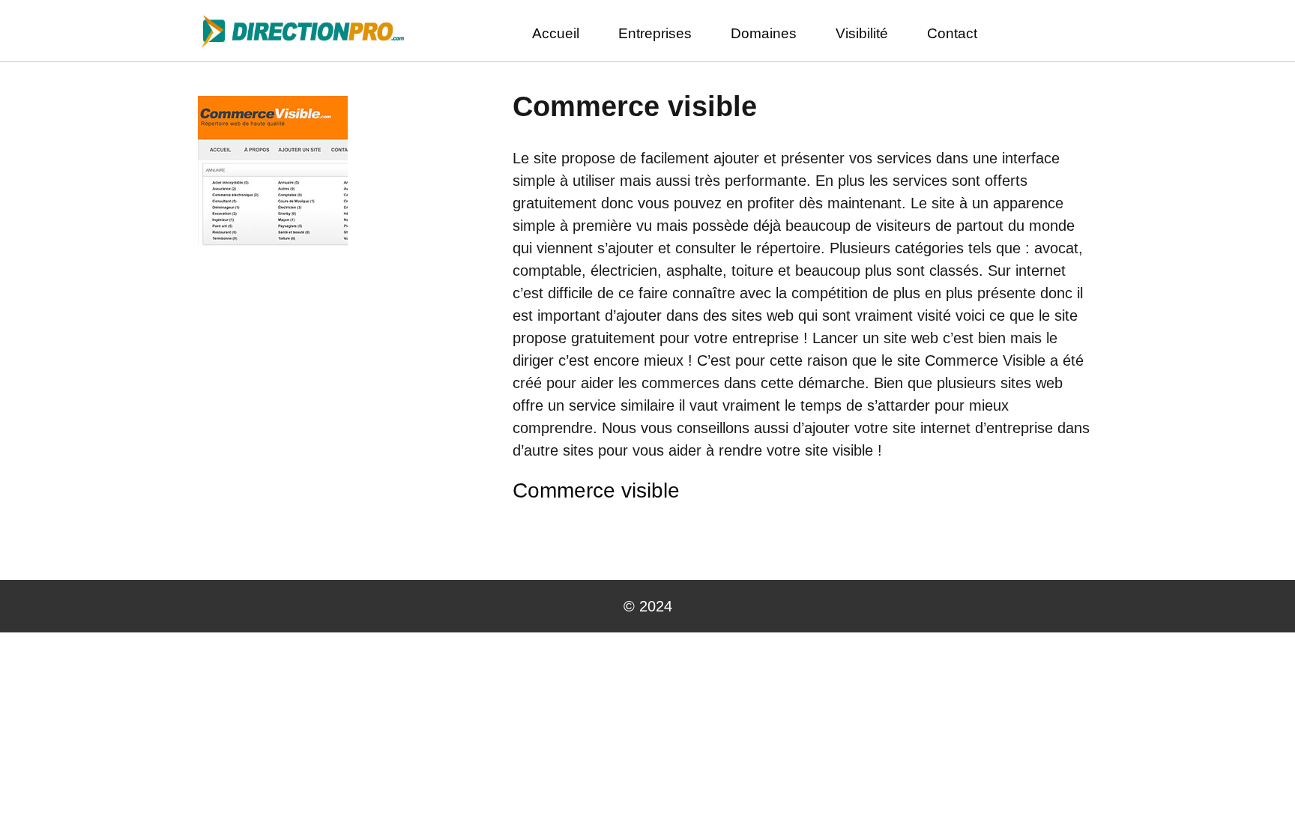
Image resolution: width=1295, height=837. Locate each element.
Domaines (764, 33)
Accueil (555, 33)
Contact (952, 33)
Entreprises (655, 33)
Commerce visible (596, 490)
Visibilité (862, 33)
